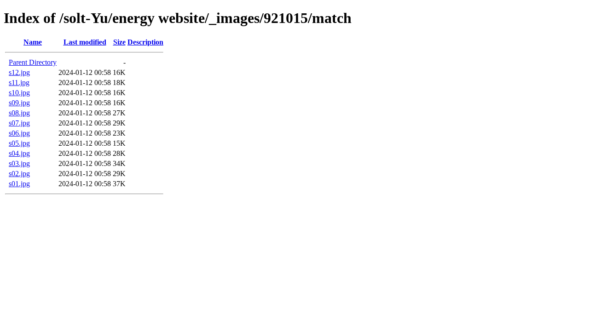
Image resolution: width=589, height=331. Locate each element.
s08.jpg (19, 113)
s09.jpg (19, 103)
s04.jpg (19, 153)
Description (145, 42)
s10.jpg (19, 93)
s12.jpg (19, 72)
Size (119, 42)
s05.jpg (19, 143)
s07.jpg (19, 123)
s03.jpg (19, 163)
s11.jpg (19, 82)
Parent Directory (33, 62)
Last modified (85, 42)
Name (32, 42)
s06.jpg (19, 133)
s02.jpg (19, 173)
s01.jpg (19, 184)
